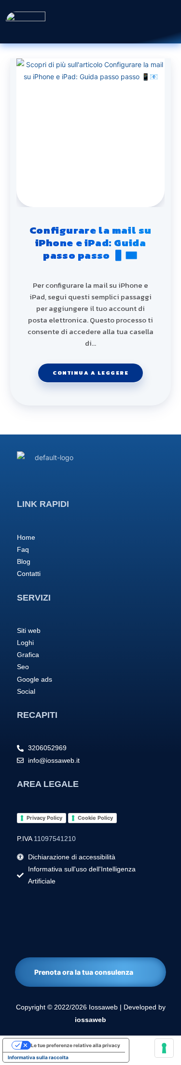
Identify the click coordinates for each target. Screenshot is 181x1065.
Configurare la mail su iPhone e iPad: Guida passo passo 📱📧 (90, 243)
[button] (132, 21)
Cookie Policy (95, 817)
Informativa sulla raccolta (38, 1057)
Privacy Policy (44, 817)
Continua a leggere (98, 370)
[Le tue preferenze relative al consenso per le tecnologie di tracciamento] (164, 1048)
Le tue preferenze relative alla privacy (75, 1045)
